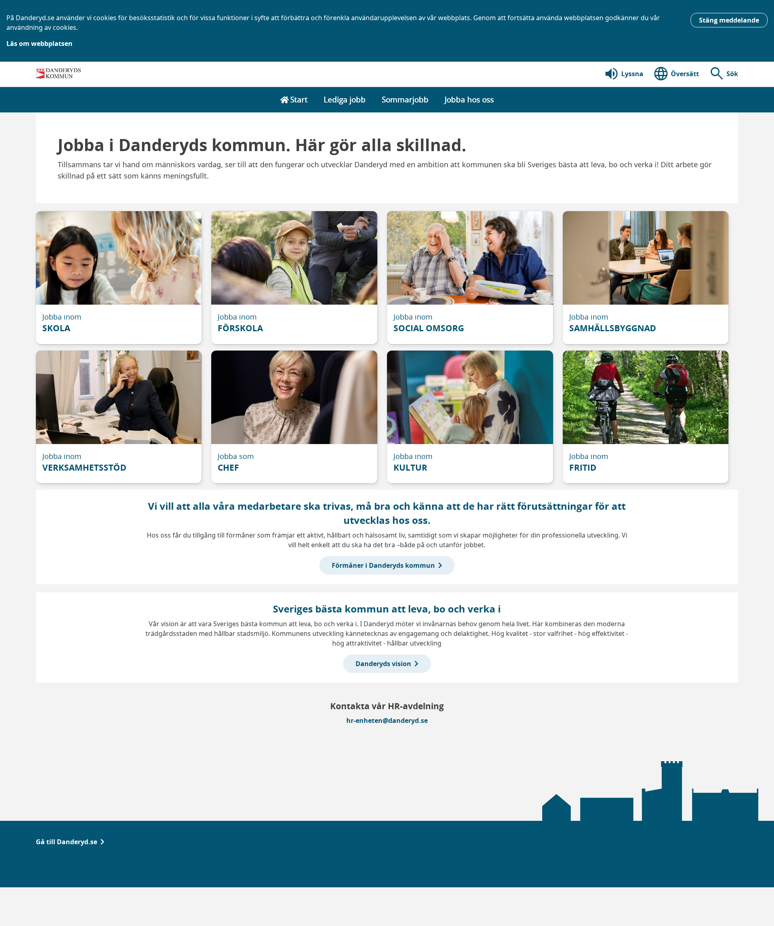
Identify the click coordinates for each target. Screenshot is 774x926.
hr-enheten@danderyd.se (387, 720)
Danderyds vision (383, 663)
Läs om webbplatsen (39, 43)
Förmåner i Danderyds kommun (383, 565)
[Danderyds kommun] (59, 73)
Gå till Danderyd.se (66, 841)
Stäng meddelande (729, 20)
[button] (723, 74)
